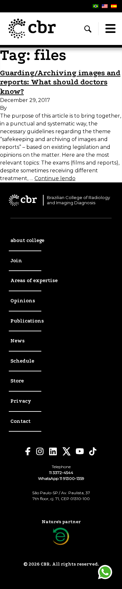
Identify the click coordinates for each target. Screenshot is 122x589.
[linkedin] (53, 451)
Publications (27, 321)
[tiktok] (93, 451)
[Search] (88, 29)
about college (27, 240)
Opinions (22, 301)
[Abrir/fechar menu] (110, 28)
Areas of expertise (34, 280)
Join (16, 261)
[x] (66, 451)
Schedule (22, 361)
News (17, 341)
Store (17, 381)
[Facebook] (28, 451)
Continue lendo (54, 178)
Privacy (20, 401)
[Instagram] (40, 451)
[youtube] (80, 451)
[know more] (61, 536)
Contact (20, 421)
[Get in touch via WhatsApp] (105, 572)
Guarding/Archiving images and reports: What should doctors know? (60, 82)
